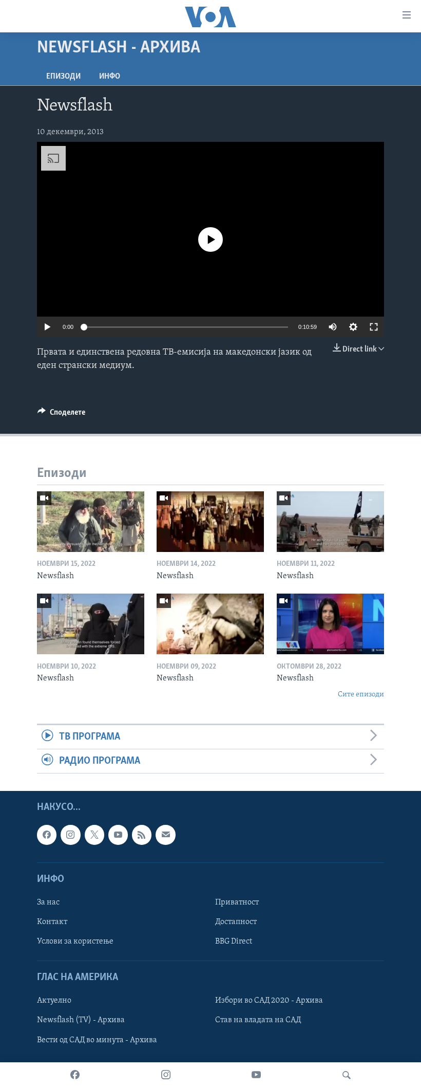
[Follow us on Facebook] (46, 835)
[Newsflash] (90, 521)
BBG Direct (233, 941)
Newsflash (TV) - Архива (81, 1021)
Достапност (236, 922)
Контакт (52, 922)
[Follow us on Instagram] (70, 835)
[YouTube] (256, 1075)
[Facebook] (75, 1075)
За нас (48, 902)
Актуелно (54, 1001)
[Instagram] (166, 1075)
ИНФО (109, 76)
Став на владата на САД (258, 1021)
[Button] (61, 415)
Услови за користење (75, 941)
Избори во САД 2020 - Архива (269, 1001)
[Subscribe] (165, 835)
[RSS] (141, 835)
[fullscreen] (373, 327)
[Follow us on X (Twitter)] (94, 835)
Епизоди (63, 76)
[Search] (346, 1075)
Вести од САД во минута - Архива (97, 1040)
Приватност (237, 902)
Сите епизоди (361, 694)
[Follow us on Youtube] (118, 835)
